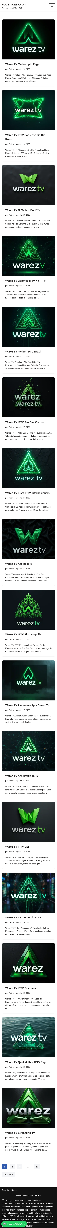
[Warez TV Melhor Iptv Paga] (28, 39)
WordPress (36, 1195)
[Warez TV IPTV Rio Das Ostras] (28, 397)
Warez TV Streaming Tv (20, 1132)
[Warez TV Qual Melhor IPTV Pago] (28, 1037)
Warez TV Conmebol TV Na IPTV (25, 280)
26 (37, 1167)
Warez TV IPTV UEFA (18, 846)
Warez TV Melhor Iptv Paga (22, 64)
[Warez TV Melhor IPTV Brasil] (28, 327)
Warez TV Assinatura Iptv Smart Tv (27, 705)
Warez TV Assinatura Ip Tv (21, 775)
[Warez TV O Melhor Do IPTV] (28, 185)
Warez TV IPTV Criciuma (20, 988)
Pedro (11, 69)
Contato (5, 1190)
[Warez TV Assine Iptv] (28, 539)
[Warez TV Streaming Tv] (28, 1108)
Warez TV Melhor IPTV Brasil (23, 351)
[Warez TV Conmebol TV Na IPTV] (28, 256)
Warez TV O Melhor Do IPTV (22, 210)
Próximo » (8, 1174)
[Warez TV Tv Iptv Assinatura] (28, 893)
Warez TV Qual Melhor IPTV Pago (26, 1062)
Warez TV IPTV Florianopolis (23, 634)
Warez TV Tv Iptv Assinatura (23, 917)
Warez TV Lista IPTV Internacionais (27, 493)
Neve (18, 1195)
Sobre (14, 1190)
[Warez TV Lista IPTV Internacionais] (28, 468)
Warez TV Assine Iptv (18, 563)
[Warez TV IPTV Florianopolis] (28, 610)
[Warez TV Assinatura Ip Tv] (28, 751)
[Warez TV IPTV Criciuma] (28, 963)
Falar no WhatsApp (16, 1224)
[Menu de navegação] (52, 5)
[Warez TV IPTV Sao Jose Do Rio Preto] (28, 110)
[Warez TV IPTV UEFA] (28, 822)
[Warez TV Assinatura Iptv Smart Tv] (28, 680)
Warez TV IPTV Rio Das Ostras (24, 422)
